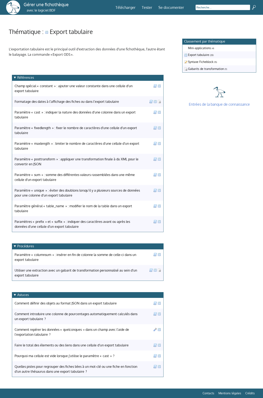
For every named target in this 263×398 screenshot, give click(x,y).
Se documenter (171, 7)
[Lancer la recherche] (254, 7)
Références (25, 77)
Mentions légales (229, 393)
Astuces (23, 295)
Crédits (250, 393)
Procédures (25, 246)
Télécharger (125, 7)
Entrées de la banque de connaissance (219, 104)
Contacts (208, 393)
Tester (147, 7)
